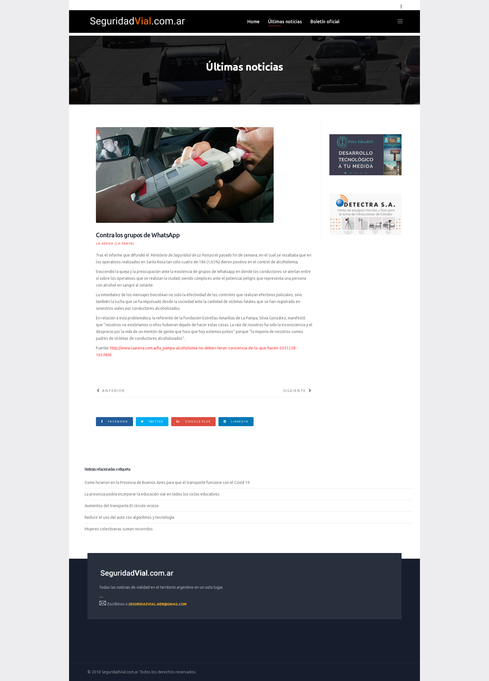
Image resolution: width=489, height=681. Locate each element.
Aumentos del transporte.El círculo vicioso (122, 505)
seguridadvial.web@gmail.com (157, 604)
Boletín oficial (325, 21)
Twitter (155, 421)
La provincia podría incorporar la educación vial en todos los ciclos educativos (152, 494)
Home (253, 21)
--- (101, 597)
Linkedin (239, 421)
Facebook (117, 421)
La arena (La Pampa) (115, 243)
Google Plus (197, 421)
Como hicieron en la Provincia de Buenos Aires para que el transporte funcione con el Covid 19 (167, 482)
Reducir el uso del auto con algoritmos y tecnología (129, 517)
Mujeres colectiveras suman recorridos (119, 529)
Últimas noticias (285, 21)
